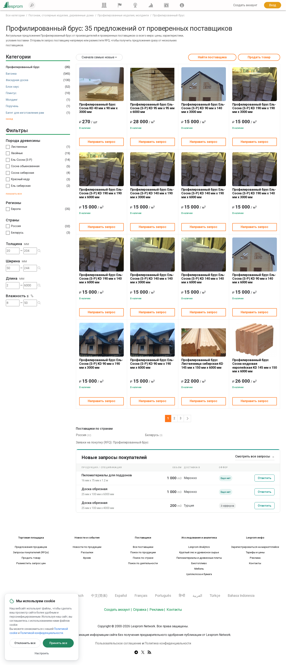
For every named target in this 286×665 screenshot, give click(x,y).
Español (121, 596)
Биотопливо (199, 563)
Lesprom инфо (255, 537)
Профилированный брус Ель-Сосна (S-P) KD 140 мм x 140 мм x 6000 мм (203, 278)
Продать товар (259, 57)
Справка (139, 610)
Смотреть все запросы (255, 456)
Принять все (58, 643)
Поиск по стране (143, 557)
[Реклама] (166, 5)
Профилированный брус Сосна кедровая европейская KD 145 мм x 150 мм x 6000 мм (254, 365)
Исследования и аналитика (199, 537)
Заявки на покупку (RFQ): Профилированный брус (112, 442)
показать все (14, 193)
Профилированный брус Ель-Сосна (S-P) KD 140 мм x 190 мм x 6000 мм (203, 193)
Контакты (255, 563)
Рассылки (87, 552)
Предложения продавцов (31, 546)
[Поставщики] (119, 5)
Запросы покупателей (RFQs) (31, 552)
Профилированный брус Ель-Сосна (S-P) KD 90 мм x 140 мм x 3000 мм (203, 108)
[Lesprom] (182, 5)
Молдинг (12, 99)
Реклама (255, 557)
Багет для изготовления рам (25, 112)
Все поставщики (143, 546)
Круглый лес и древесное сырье (199, 552)
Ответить (264, 478)
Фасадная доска (17, 80)
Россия (81, 435)
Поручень (12, 106)
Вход (272, 5)
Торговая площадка (31, 537)
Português (163, 596)
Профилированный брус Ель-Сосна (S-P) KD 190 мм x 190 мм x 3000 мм (254, 108)
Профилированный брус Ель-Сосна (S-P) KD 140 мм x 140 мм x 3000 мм (152, 278)
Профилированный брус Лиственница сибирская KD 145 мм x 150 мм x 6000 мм (202, 363)
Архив (87, 557)
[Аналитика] (151, 5)
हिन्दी (182, 596)
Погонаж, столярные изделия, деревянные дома (61, 15)
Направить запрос (101, 142)
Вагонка (11, 73)
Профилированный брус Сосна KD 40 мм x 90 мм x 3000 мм (98, 108)
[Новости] (135, 5)
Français (141, 596)
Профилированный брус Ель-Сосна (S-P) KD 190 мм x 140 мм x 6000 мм (101, 278)
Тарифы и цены (255, 552)
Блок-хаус (12, 86)
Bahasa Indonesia (241, 596)
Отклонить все (25, 643)
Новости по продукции (87, 546)
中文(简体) (99, 596)
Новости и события (87, 537)
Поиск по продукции (143, 552)
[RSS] (149, 652)
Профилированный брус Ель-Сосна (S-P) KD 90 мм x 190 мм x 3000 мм (101, 363)
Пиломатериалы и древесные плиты (199, 557)
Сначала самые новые (98, 57)
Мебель (199, 568)
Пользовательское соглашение (118, 643)
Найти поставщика (212, 57)
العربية (197, 596)
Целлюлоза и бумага (199, 574)
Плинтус (11, 93)
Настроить (42, 653)
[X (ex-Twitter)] (143, 652)
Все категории (15, 15)
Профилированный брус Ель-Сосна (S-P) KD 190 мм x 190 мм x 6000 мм (101, 193)
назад (9, 118)
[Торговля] (104, 5)
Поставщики (143, 537)
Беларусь (152, 435)
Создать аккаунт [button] (245, 5)
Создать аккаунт (117, 610)
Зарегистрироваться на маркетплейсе (255, 546)
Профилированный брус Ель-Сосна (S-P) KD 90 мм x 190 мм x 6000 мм (152, 363)
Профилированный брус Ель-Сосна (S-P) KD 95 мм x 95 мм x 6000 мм (152, 108)
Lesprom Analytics (199, 546)
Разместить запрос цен (31, 563)
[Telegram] (136, 652)
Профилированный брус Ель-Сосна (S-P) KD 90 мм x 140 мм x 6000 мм (254, 278)
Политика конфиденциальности (168, 643)
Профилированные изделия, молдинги (123, 15)
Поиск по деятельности (143, 563)
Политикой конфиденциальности (41, 632)
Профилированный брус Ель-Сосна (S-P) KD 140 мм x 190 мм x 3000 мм (152, 193)
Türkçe (215, 596)
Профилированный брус (169, 15)
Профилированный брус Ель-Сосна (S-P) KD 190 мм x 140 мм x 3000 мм (254, 193)
